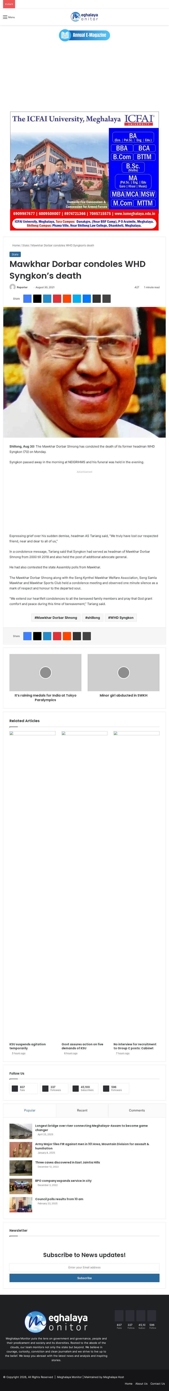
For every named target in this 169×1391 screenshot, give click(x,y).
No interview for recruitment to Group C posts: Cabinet (135, 1046)
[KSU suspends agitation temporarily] (32, 885)
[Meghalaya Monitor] (84, 16)
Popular (29, 1110)
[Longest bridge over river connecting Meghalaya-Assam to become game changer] (20, 1131)
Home (16, 245)
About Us (141, 1383)
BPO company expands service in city (63, 1181)
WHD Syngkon (122, 618)
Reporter (22, 287)
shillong (93, 618)
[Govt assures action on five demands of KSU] (85, 885)
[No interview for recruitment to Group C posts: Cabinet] (137, 885)
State (25, 245)
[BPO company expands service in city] (20, 1186)
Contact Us (157, 1383)
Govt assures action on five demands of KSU (82, 1046)
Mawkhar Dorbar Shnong (57, 618)
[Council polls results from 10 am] (20, 1204)
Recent (82, 1110)
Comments (137, 1110)
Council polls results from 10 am (59, 1199)
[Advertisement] (84, 76)
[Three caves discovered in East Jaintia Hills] (20, 1168)
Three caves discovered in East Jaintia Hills (67, 1162)
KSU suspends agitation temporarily (27, 1046)
